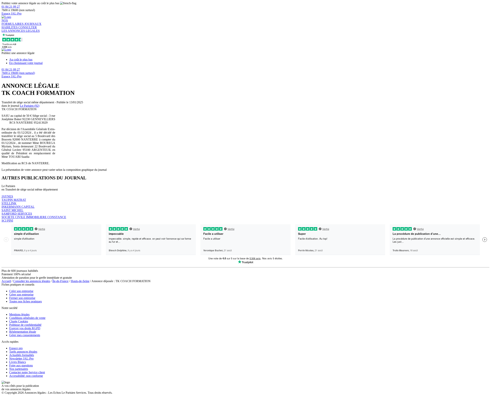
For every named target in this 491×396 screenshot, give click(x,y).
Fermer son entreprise (22, 298)
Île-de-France (60, 281)
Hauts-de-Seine (80, 281)
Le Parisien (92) (29, 105)
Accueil (6, 281)
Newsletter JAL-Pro (21, 358)
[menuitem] (249, 59)
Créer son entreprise (21, 291)
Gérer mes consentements (24, 335)
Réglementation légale (22, 331)
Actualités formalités (21, 355)
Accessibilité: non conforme (26, 375)
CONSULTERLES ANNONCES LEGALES (21, 29)
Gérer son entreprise (21, 294)
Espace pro (16, 348)
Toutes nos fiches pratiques (25, 301)
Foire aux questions (21, 365)
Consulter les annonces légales (31, 281)
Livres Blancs (17, 362)
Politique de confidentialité (25, 324)
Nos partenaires (18, 369)
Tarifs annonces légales (23, 351)
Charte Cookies (18, 321)
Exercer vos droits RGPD (24, 328)
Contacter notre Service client (27, 372)
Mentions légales (19, 314)
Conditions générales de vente (27, 318)
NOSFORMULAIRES (13, 22)
